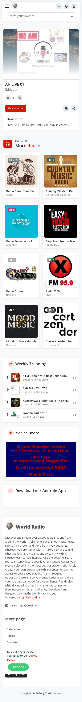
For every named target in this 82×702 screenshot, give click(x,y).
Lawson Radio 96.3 (35, 413)
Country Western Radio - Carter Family (61, 191)
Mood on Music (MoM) (21, 341)
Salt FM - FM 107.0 (35, 388)
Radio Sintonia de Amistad (21, 241)
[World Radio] (16, 6)
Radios (11, 636)
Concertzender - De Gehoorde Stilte (61, 341)
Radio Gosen (14, 291)
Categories (13, 629)
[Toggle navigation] (7, 6)
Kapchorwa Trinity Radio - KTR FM (46, 400)
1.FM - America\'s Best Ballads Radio (46, 376)
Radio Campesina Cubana (21, 191)
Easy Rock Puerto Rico (60, 241)
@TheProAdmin (31, 597)
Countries (13, 642)
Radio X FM (53, 291)
